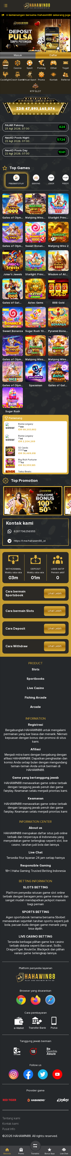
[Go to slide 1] (36, 513)
